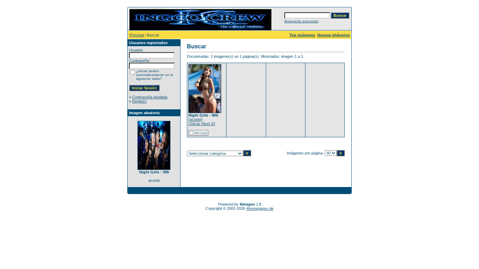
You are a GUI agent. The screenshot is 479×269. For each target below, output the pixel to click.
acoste (195, 119)
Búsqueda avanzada (301, 21)
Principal (136, 35)
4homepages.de (260, 208)
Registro (139, 101)
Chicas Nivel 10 (201, 124)
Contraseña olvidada (149, 97)
